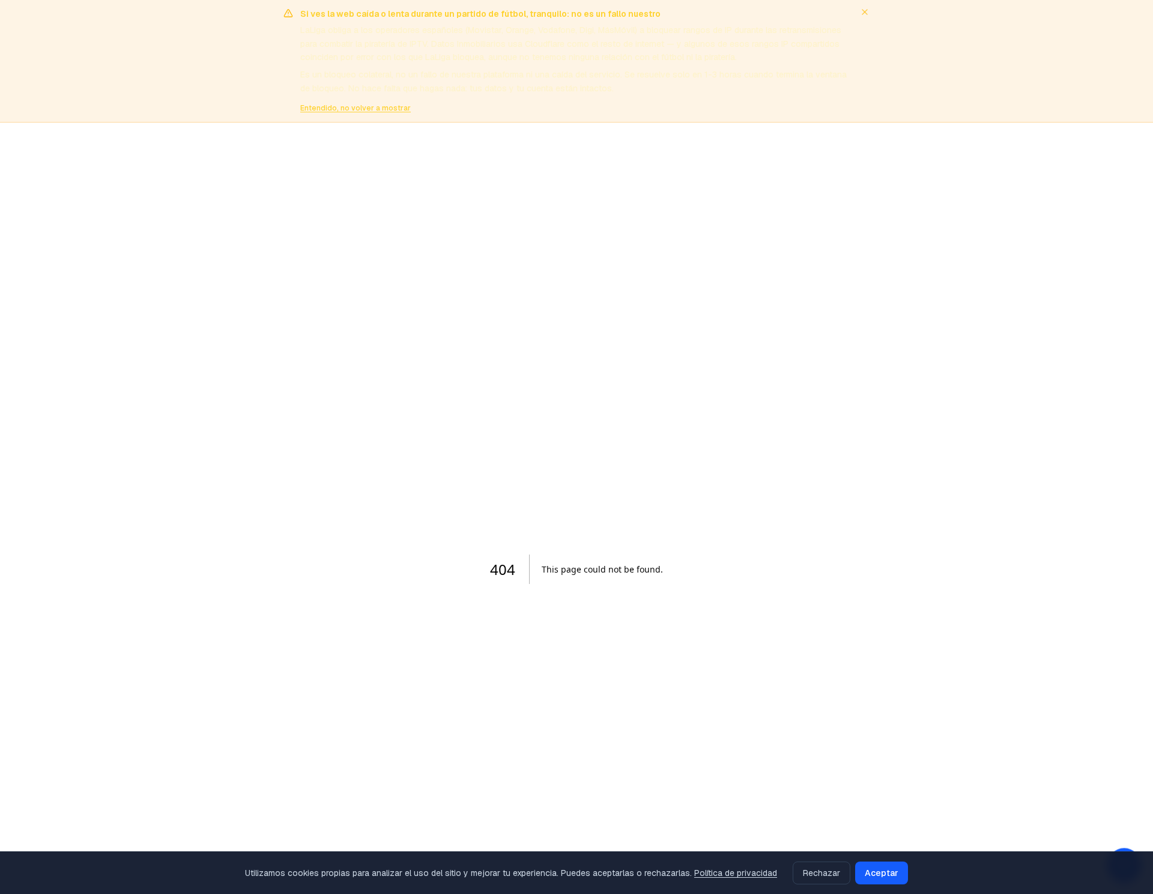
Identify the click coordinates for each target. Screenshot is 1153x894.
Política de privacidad (735, 873)
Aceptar (881, 873)
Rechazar (821, 873)
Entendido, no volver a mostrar (355, 108)
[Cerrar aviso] (865, 12)
